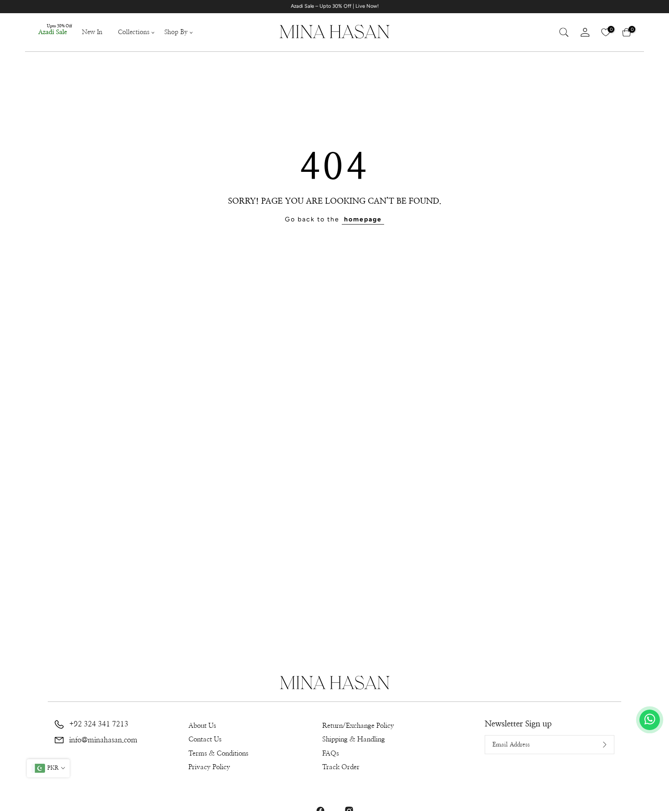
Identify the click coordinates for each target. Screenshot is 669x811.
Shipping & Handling (353, 739)
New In (92, 32)
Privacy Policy (209, 767)
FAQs (330, 753)
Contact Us (205, 739)
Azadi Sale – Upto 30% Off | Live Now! (335, 6)
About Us (202, 725)
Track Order (341, 767)
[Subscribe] (597, 745)
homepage (363, 219)
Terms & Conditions (218, 753)
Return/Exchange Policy (358, 725)
